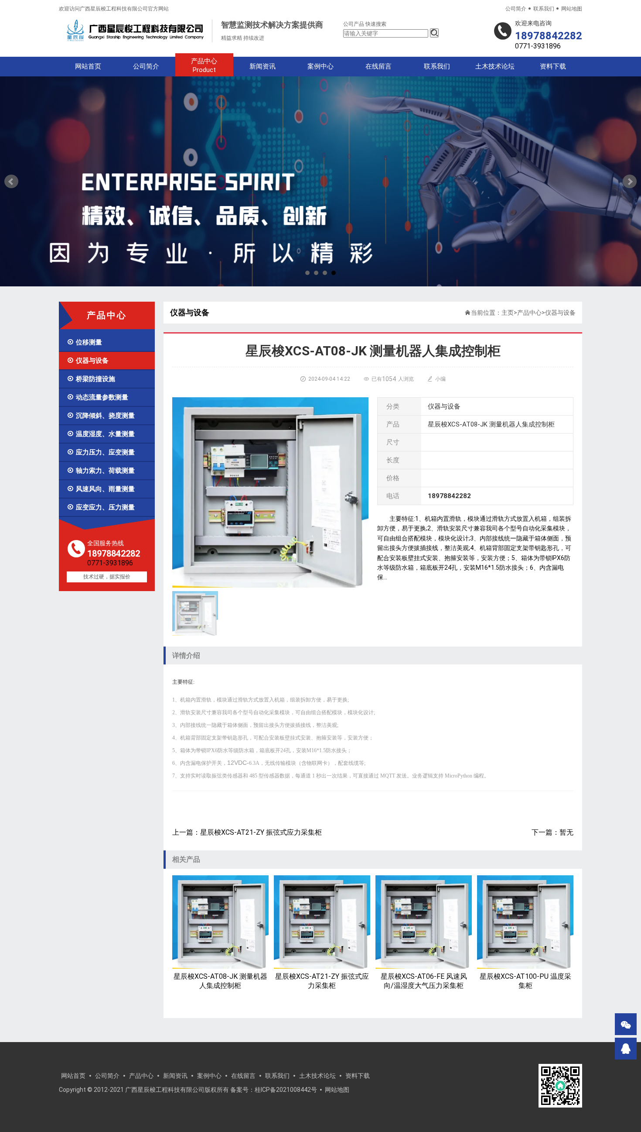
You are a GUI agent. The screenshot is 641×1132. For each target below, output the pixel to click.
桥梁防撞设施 (91, 379)
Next (630, 182)
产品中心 (204, 65)
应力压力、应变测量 (101, 452)
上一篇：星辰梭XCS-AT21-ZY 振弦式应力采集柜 (247, 832)
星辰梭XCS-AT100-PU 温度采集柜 (525, 981)
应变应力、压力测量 (101, 507)
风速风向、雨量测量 (101, 489)
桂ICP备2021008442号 (286, 1089)
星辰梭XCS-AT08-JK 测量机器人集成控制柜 (220, 981)
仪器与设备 (88, 361)
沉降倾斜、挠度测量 (101, 416)
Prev (11, 182)
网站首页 (88, 66)
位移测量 (84, 342)
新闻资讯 (262, 66)
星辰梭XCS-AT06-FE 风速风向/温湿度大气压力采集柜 (424, 981)
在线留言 (378, 66)
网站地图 (571, 9)
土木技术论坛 (495, 66)
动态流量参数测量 (97, 397)
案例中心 (320, 66)
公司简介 (515, 9)
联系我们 (543, 9)
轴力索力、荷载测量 (101, 471)
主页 (507, 312)
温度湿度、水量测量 (101, 434)
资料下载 (553, 66)
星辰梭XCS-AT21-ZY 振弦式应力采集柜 (322, 981)
